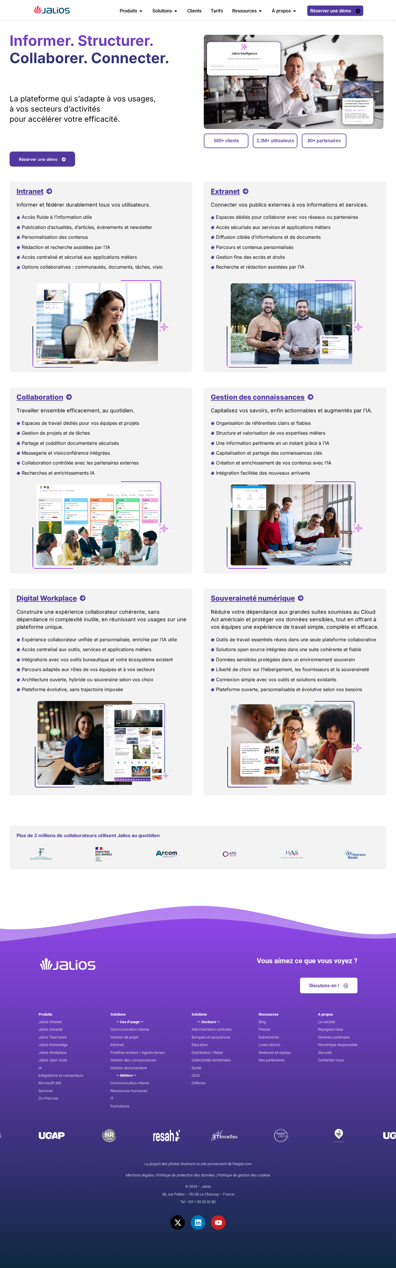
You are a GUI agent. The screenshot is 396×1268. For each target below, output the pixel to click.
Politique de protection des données (186, 1175)
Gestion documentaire (128, 1068)
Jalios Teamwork (53, 1037)
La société (326, 1022)
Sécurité (325, 1052)
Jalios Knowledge (53, 1045)
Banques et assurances (211, 1037)
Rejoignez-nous (330, 1029)
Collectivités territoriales (211, 1060)
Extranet (225, 191)
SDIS (196, 1075)
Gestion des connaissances (258, 397)
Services (46, 1091)
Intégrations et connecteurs (61, 1075)
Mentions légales (140, 1175)
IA (40, 1068)
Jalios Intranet (50, 1022)
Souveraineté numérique (253, 598)
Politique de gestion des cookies (244, 1175)
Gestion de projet (124, 1037)
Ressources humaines (129, 1091)
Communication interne (129, 1029)
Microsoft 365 (50, 1083)
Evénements (269, 1037)
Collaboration (40, 397)
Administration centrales (212, 1029)
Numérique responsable (337, 1045)
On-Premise (48, 1098)
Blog (262, 1022)
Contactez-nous (331, 1060)
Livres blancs (269, 1045)
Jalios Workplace (53, 1052)
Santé (196, 1068)
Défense (199, 1083)
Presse (264, 1029)
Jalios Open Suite (53, 1060)
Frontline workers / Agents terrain (137, 1052)
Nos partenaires (272, 1060)
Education (200, 1045)
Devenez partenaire (334, 1037)
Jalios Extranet (51, 1029)
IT (112, 1098)
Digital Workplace (47, 598)
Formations (119, 1106)
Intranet (30, 191)
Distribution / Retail (207, 1052)
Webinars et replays (275, 1052)
